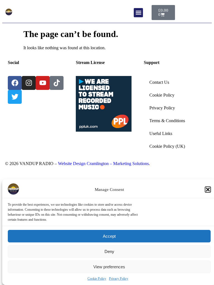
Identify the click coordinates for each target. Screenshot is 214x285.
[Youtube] (43, 83)
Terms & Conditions (167, 120)
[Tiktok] (57, 83)
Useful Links (160, 133)
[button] (208, 189)
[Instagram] (29, 83)
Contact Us (159, 82)
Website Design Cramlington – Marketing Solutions (103, 163)
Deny (109, 251)
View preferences (109, 266)
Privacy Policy (118, 279)
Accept (109, 236)
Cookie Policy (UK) (167, 146)
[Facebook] (15, 83)
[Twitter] (15, 97)
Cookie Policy (96, 279)
